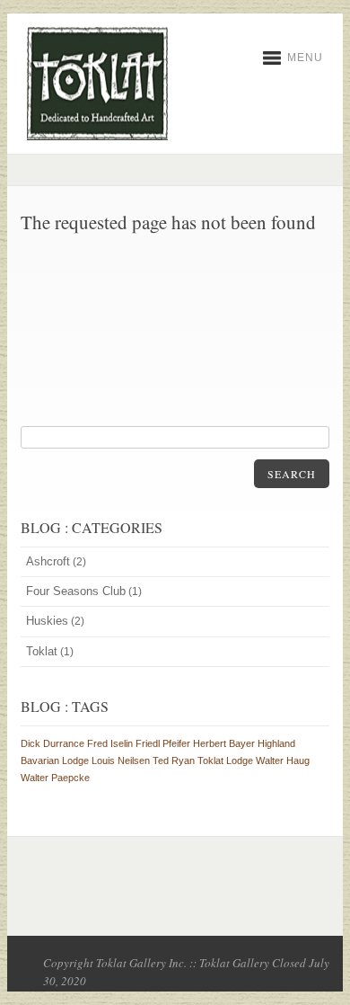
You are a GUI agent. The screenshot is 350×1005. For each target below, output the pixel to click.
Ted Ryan (174, 760)
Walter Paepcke (55, 777)
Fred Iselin (110, 743)
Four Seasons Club (76, 591)
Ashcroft (48, 561)
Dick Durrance (52, 743)
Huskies (47, 620)
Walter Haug (283, 760)
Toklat (41, 651)
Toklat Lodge (225, 760)
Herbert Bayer (224, 743)
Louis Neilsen (121, 760)
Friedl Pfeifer (163, 743)
